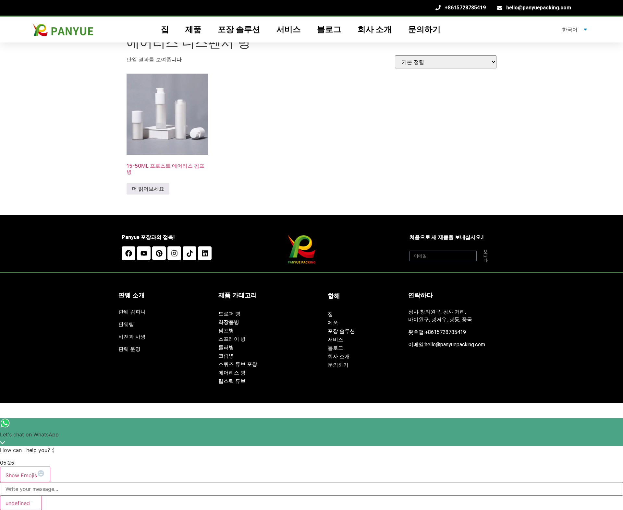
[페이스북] (128, 253)
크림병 (226, 356)
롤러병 (226, 347)
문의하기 (424, 29)
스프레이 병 (232, 339)
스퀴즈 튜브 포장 (237, 364)
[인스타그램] (174, 253)
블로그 (329, 29)
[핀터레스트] (159, 253)
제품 (333, 323)
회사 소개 (375, 29)
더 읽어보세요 (148, 188)
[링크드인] (205, 253)
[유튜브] (144, 253)
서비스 (335, 340)
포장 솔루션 (341, 331)
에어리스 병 (232, 373)
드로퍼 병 (229, 314)
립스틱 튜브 (232, 381)
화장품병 (228, 322)
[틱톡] (189, 253)
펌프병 (226, 330)
